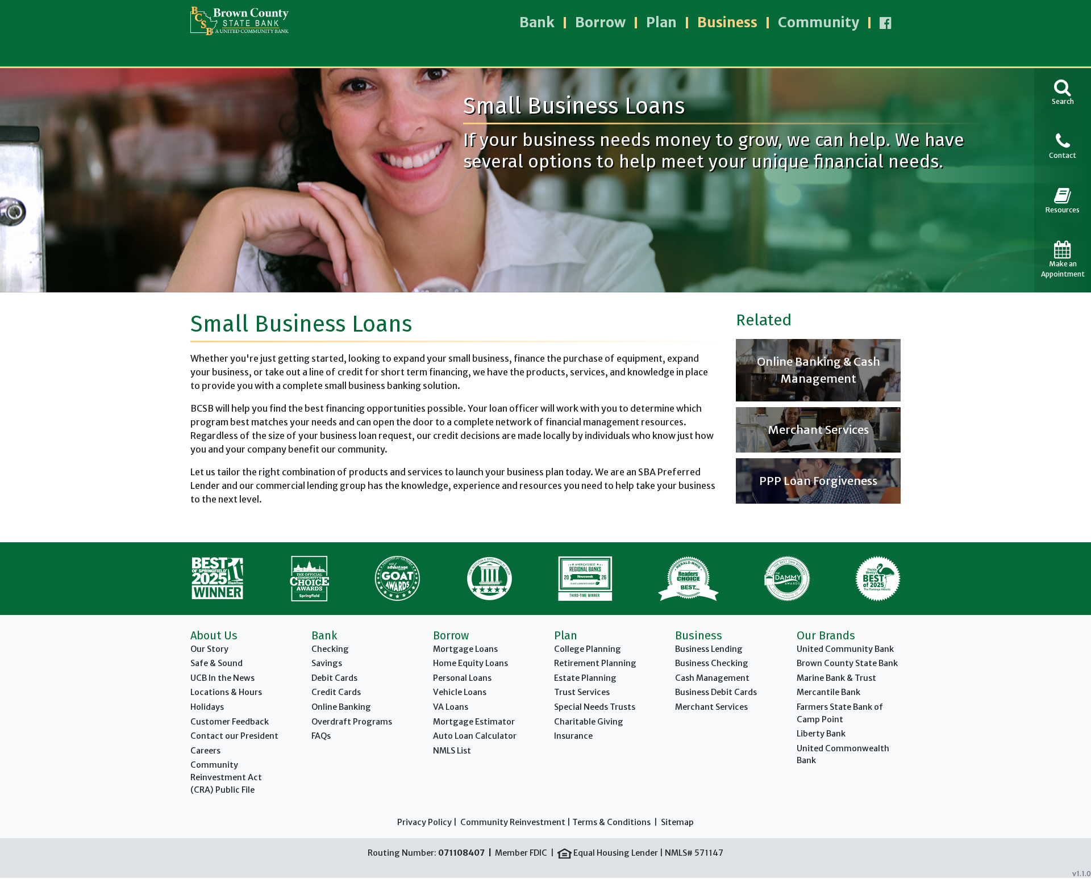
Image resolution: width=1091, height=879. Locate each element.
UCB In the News (222, 678)
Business (727, 22)
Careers (205, 751)
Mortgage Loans (465, 649)
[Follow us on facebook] (886, 22)
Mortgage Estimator (474, 722)
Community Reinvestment (512, 822)
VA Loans (450, 707)
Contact (1062, 155)
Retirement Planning (595, 663)
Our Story (209, 649)
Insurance (573, 736)
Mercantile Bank (828, 692)
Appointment (1063, 268)
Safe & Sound (216, 663)
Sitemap (677, 822)
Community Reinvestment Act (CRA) (226, 777)
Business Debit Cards (716, 692)
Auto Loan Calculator (475, 736)
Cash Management (712, 678)
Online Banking (341, 707)
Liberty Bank (821, 734)
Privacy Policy (424, 822)
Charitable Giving (588, 722)
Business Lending (709, 649)
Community (818, 22)
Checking (330, 649)
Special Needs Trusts (594, 707)
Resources (1063, 210)
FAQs (321, 736)
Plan (661, 22)
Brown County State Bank (847, 663)
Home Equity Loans (470, 663)
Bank (537, 22)
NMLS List (452, 751)
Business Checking (711, 663)
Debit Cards (334, 678)
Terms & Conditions (611, 822)
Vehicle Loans (459, 692)
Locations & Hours (226, 692)
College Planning (587, 649)
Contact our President (234, 736)
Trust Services (582, 692)
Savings (326, 663)
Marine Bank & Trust (836, 678)
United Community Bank (845, 649)
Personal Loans (462, 678)
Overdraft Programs (351, 722)
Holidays (207, 707)
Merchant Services (711, 707)
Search (1063, 101)
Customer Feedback (229, 722)
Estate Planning (585, 678)
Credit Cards (336, 692)
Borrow (600, 22)
